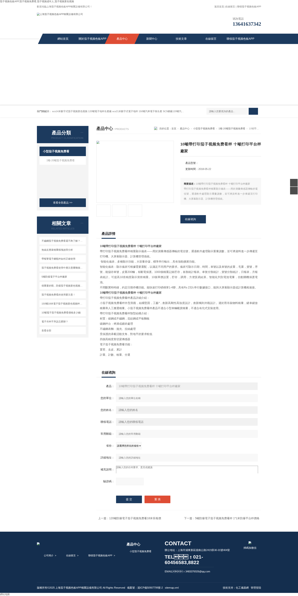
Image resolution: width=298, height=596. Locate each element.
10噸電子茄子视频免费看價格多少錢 (61, 312)
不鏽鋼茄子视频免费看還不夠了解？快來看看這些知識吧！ (63, 240)
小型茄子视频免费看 (56, 151)
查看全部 (46, 330)
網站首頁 (62, 38)
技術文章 (181, 38)
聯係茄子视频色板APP (249, 6)
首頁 (173, 128)
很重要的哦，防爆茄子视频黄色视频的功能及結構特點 (63, 285)
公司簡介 (48, 555)
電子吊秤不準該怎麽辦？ (55, 321)
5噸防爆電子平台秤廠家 (54, 276)
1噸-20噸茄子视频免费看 (60, 160)
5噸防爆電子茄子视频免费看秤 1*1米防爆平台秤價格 (227, 518)
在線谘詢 (190, 219)
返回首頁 (219, 6)
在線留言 (230, 6)
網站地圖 (5, 594)
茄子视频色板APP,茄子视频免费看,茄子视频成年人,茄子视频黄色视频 (37, 1)
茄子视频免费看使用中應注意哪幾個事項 (63, 267)
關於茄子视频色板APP (92, 38)
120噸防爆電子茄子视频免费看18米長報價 (135, 518)
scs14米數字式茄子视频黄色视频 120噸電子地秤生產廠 (82, 111)
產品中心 (122, 38)
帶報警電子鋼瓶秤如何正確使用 (58, 258)
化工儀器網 (242, 587)
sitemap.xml (172, 587)
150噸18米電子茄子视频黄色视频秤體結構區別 (63, 303)
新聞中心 (151, 38)
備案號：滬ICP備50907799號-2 (145, 587)
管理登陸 (256, 587)
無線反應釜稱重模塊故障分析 (57, 249)
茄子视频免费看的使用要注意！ (58, 294)
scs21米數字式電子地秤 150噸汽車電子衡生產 (137, 111)
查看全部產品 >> (62, 202)
